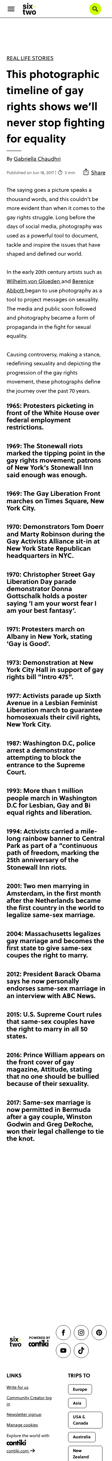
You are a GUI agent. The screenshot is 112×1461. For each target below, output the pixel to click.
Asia (77, 1403)
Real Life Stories (30, 58)
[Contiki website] (39, 1341)
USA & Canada (80, 1420)
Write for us (17, 1387)
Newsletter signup (24, 1414)
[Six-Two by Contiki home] (29, 9)
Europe (80, 1389)
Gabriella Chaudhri (37, 158)
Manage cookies (22, 1425)
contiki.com (18, 1451)
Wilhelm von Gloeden (34, 281)
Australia (82, 1437)
